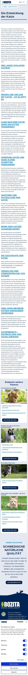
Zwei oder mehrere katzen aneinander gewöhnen (12, 310)
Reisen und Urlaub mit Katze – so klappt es (13, 96)
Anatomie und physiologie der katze (10, 197)
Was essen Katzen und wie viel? (10, 410)
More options (20, 659)
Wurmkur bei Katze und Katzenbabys (12, 452)
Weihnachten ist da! (7, 444)
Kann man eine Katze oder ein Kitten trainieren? (13, 124)
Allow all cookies (14, 664)
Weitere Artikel (10, 420)
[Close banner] (26, 621)
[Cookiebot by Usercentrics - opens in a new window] (17, 622)
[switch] (25, 645)
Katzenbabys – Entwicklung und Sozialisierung (11, 334)
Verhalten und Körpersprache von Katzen (13, 273)
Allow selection (14, 668)
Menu (20, 2)
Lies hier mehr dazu (14, 582)
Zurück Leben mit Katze (10, 6)
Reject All (14, 672)
